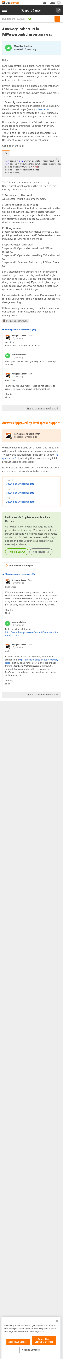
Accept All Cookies (18, 1342)
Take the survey (17, 551)
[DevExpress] (11, 3)
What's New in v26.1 (21, 526)
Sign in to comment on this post (42, 408)
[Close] (57, 1321)
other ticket (42, 109)
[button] (57, 159)
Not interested (41, 551)
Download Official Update (20, 483)
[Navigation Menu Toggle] (4, 10)
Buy (44, 2)
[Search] (58, 10)
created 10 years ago (25, 49)
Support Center (31, 10)
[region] (31, 1338)
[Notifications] (59, 3)
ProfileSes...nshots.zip (17, 320)
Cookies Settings (31, 1349)
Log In (52, 2)
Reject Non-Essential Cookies (44, 1340)
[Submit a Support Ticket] (57, 19)
